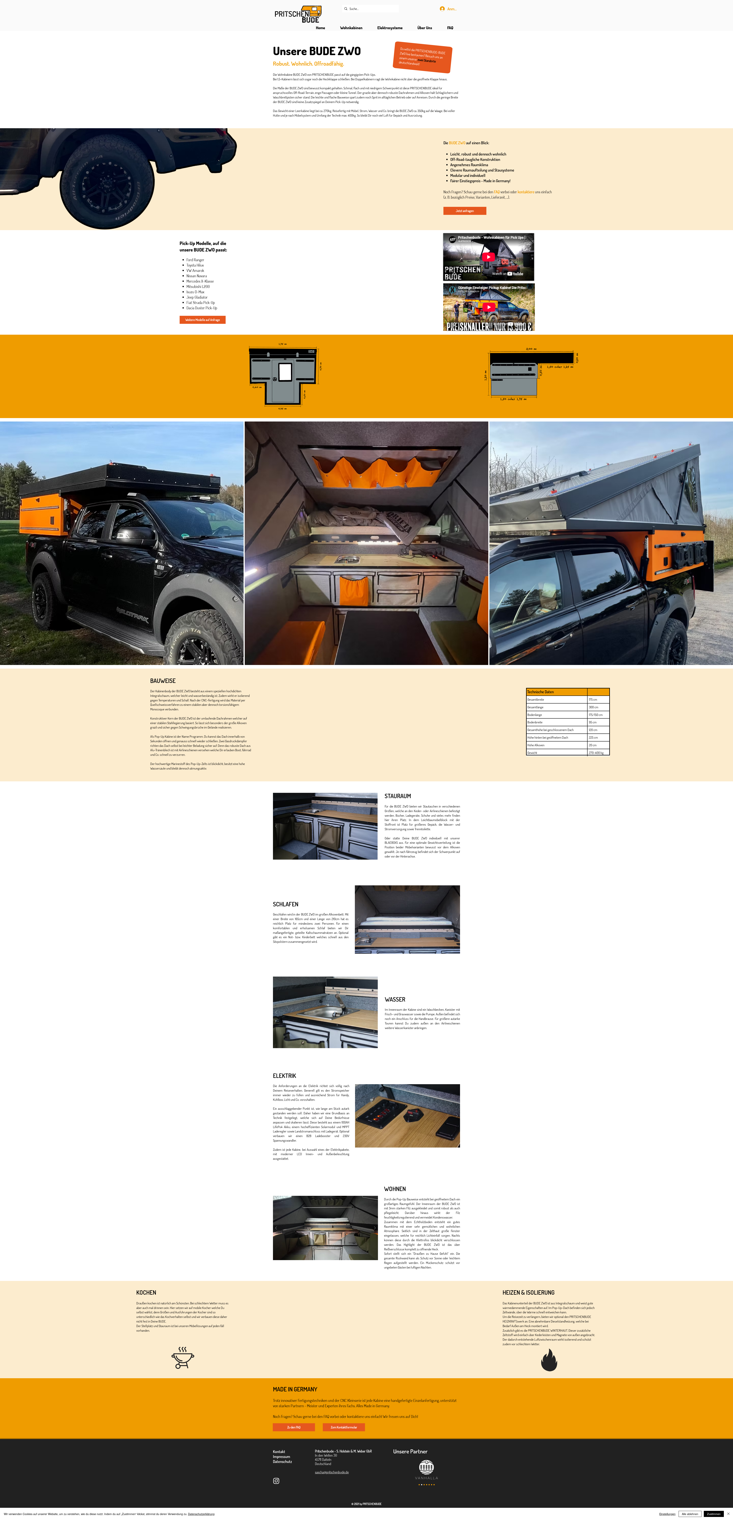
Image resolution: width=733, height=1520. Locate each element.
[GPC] (424, 1484)
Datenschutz (282, 1461)
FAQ (497, 191)
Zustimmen (714, 1514)
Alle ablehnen (690, 1514)
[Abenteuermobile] (431, 1484)
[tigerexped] (419, 1484)
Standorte (429, 60)
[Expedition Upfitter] (429, 1484)
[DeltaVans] (434, 1484)
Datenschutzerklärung (201, 1514)
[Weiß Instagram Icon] (276, 1481)
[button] (351, 27)
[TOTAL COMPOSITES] (426, 1484)
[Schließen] (728, 1514)
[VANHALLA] (421, 1484)
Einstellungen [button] (667, 1514)
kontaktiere (526, 191)
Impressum (281, 1456)
